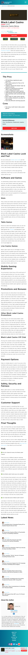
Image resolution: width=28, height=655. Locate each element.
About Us (14, 632)
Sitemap (14, 640)
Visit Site (14, 35)
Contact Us (14, 637)
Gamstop (16, 623)
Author (14, 638)
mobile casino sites (15, 159)
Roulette (12, 229)
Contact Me (17, 606)
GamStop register (5, 50)
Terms (14, 635)
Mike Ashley (10, 31)
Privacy (14, 633)
